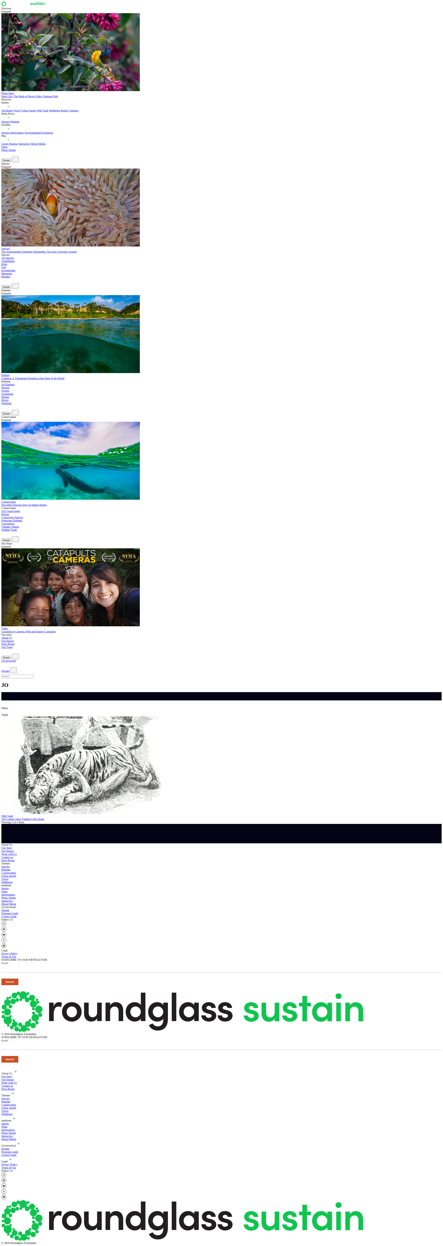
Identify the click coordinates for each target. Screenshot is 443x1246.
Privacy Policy (9, 953)
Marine (5, 397)
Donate (6, 160)
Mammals (6, 273)
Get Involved (8, 660)
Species (5, 121)
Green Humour (9, 143)
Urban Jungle (28, 110)
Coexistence (8, 523)
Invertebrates (8, 270)
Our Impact (7, 640)
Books (64, 110)
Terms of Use (8, 956)
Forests (5, 390)
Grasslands (7, 393)
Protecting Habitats (11, 520)
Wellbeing (54, 110)
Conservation (8, 872)
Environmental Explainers (39, 132)
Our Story (6, 847)
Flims (4, 891)
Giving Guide (8, 916)
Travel (17, 110)
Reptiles (5, 276)
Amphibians (8, 261)
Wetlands (6, 403)
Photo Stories (8, 150)
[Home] (24, 5)
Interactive (24, 143)
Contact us (7, 857)
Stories (5, 888)
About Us (6, 637)
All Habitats (8, 384)
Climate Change (10, 526)
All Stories (7, 110)
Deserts (5, 387)
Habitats (14, 121)
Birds (4, 264)
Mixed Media (38, 143)
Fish (3, 267)
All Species (7, 258)
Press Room (8, 644)
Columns (73, 110)
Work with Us (9, 854)
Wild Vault (42, 110)
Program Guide (9, 913)
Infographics (8, 894)
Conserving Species (12, 517)
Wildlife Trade (9, 529)
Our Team (6, 647)
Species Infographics (12, 132)
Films (4, 146)
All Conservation (10, 511)
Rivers (4, 400)
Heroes (5, 514)
